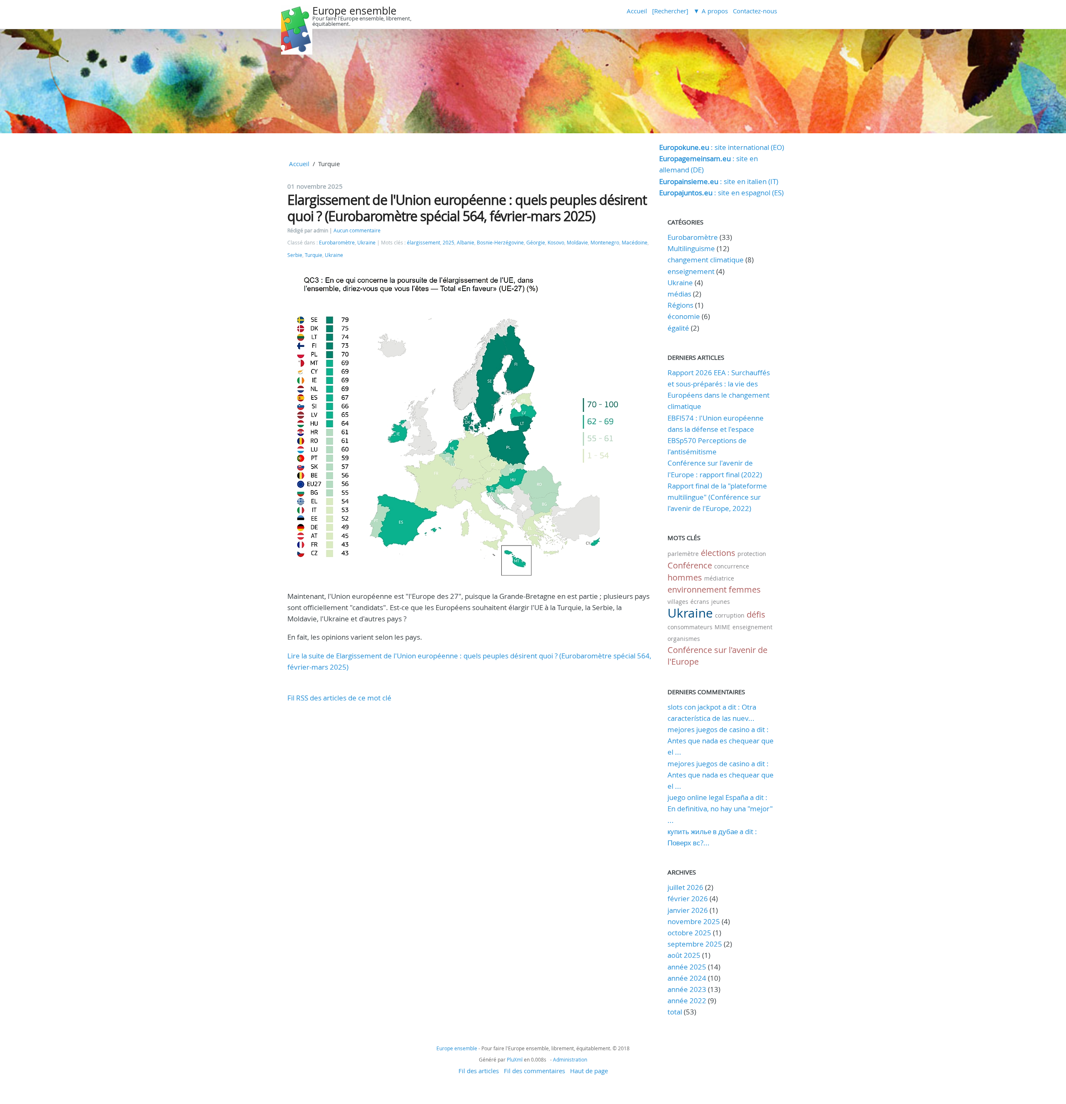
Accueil (637, 11)
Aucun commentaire (357, 230)
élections (718, 552)
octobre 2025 (689, 932)
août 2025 (683, 955)
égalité (678, 328)
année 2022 (686, 1000)
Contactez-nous (755, 11)
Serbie (294, 255)
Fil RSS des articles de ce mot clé (339, 698)
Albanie (465, 242)
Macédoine (635, 242)
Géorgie (535, 242)
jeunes (720, 602)
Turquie (313, 255)
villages (677, 602)
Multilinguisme (691, 248)
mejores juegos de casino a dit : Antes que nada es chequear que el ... (720, 741)
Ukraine (366, 242)
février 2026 (687, 898)
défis (756, 614)
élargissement (423, 242)
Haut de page (589, 1071)
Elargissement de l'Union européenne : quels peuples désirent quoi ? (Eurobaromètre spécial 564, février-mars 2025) (467, 207)
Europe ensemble (354, 10)
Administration (570, 1059)
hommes (684, 577)
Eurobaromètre (337, 242)
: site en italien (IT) (718, 181)
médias (679, 294)
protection (751, 554)
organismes (683, 639)
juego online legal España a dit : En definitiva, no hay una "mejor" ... (720, 808)
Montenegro (604, 242)
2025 (448, 242)
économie (683, 316)
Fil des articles (478, 1071)
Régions (680, 305)
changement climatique (705, 259)
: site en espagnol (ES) (721, 192)
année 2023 (686, 989)
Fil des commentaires (534, 1071)
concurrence (731, 566)
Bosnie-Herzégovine (500, 242)
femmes (745, 589)
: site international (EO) (721, 147)
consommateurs (689, 627)
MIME (722, 627)
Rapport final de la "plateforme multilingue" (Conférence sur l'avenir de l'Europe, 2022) (717, 497)
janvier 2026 (687, 910)
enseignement (691, 271)
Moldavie (577, 242)
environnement (697, 589)
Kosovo (556, 242)
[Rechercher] (670, 11)
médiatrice (719, 578)
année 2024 (686, 978)
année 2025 (686, 967)
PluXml (515, 1059)
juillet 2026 (685, 887)
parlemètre (683, 554)
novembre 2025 (693, 921)
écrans (699, 602)
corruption (730, 615)
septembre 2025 (694, 944)
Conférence (689, 565)
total (675, 1012)
